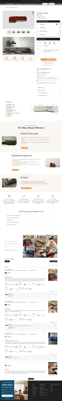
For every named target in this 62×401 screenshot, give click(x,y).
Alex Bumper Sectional (43, 388)
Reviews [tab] (7, 259)
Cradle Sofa (41, 387)
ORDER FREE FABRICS (43, 73)
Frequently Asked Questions (42, 92)
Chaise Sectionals (35, 388)
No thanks (7, 398)
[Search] (57, 4)
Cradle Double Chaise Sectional (44, 389)
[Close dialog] (26, 381)
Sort (49, 265)
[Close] (61, 0)
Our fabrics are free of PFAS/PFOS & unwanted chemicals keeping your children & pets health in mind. (9, 202)
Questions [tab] (12, 259)
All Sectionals (34, 387)
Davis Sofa (9, 273)
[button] (48, 24)
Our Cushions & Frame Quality (14, 215)
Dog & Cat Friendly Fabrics (13, 222)
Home (7, 7)
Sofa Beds (34, 393)
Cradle (52, 388)
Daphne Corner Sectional (43, 392)
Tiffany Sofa (41, 393)
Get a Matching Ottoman (42, 95)
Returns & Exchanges (41, 90)
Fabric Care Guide (11, 224)
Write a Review (54, 261)
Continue (7, 395)
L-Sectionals (34, 389)
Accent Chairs (34, 392)
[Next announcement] (60, 1)
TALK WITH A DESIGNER (44, 69)
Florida (52, 389)
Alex (51, 387)
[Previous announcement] (1, 1)
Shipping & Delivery (41, 87)
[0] (59, 4)
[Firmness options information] (47, 31)
